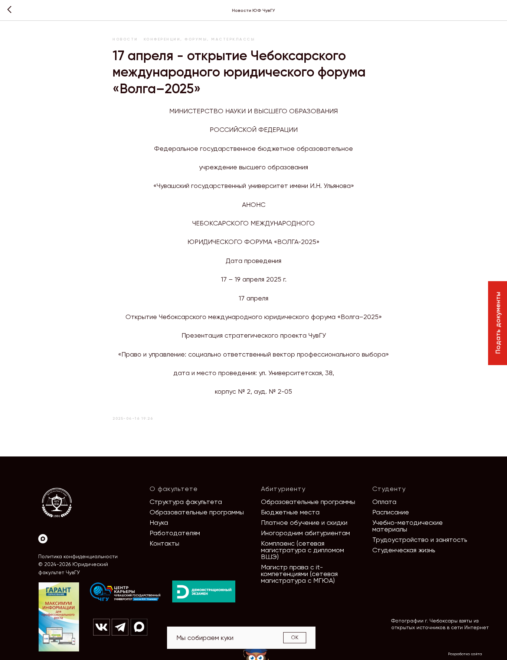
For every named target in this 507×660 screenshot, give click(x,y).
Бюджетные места (290, 512)
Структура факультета (186, 501)
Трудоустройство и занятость (419, 539)
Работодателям (175, 533)
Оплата (384, 501)
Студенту (389, 488)
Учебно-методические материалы (407, 525)
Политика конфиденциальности (78, 556)
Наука (159, 522)
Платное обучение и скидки (304, 522)
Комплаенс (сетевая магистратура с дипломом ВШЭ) (302, 549)
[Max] (43, 538)
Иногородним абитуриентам (305, 533)
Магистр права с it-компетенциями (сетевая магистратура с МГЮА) (299, 573)
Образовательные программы (197, 512)
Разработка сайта (465, 654)
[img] (125, 592)
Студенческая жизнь (403, 550)
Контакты (164, 543)
